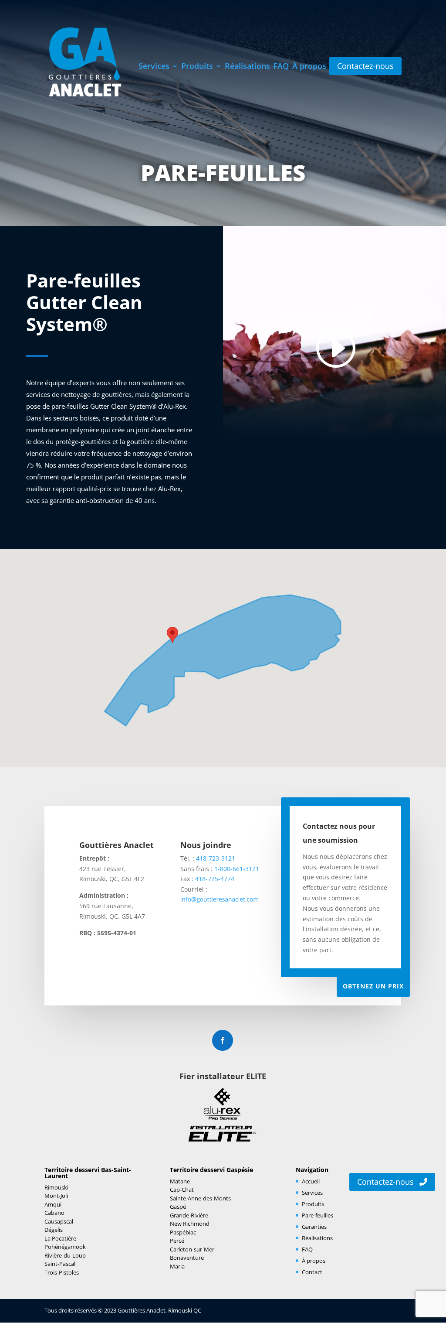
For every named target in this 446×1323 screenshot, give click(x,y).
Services (154, 67)
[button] (172, 634)
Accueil (311, 1181)
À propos (309, 67)
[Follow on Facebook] (222, 1040)
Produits (197, 67)
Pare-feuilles (317, 1215)
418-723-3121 (215, 858)
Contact (312, 1272)
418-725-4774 (214, 879)
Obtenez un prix (373, 986)
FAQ (281, 67)
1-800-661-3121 (236, 869)
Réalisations (247, 67)
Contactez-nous (386, 1181)
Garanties (314, 1227)
